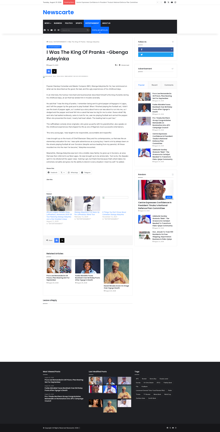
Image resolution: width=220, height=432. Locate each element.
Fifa (137, 386)
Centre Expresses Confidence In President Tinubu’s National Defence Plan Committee (163, 139)
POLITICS (69, 23)
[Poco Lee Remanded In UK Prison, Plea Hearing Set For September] (59, 266)
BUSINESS (58, 23)
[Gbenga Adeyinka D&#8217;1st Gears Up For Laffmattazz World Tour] (87, 203)
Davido (138, 382)
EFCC (158, 382)
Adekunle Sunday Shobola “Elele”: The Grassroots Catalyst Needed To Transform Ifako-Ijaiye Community (162, 154)
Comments (169, 85)
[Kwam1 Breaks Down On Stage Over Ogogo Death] (116, 271)
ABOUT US (106, 23)
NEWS (47, 23)
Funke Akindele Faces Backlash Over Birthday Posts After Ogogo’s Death (87, 277)
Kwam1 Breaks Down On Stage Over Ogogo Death (116, 287)
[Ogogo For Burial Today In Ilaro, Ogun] (110, 405)
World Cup (167, 394)
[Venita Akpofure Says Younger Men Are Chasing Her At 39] (95, 403)
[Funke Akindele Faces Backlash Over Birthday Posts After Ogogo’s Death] (87, 266)
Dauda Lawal (164, 379)
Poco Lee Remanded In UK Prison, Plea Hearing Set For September (58, 277)
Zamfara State (140, 398)
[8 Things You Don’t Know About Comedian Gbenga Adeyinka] (115, 203)
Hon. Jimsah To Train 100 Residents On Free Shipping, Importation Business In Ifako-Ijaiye (163, 235)
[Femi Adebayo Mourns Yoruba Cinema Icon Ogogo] (124, 403)
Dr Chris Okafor (149, 382)
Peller (170, 390)
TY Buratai (147, 394)
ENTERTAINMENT (92, 23)
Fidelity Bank (168, 382)
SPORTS (79, 23)
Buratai (144, 379)
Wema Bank (157, 394)
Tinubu (138, 394)
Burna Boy (153, 379)
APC (137, 379)
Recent (154, 85)
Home (50, 42)
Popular (141, 85)
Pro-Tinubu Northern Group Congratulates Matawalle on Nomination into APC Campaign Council (162, 123)
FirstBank (145, 386)
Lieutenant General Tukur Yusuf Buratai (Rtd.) (150, 390)
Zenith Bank (152, 398)
